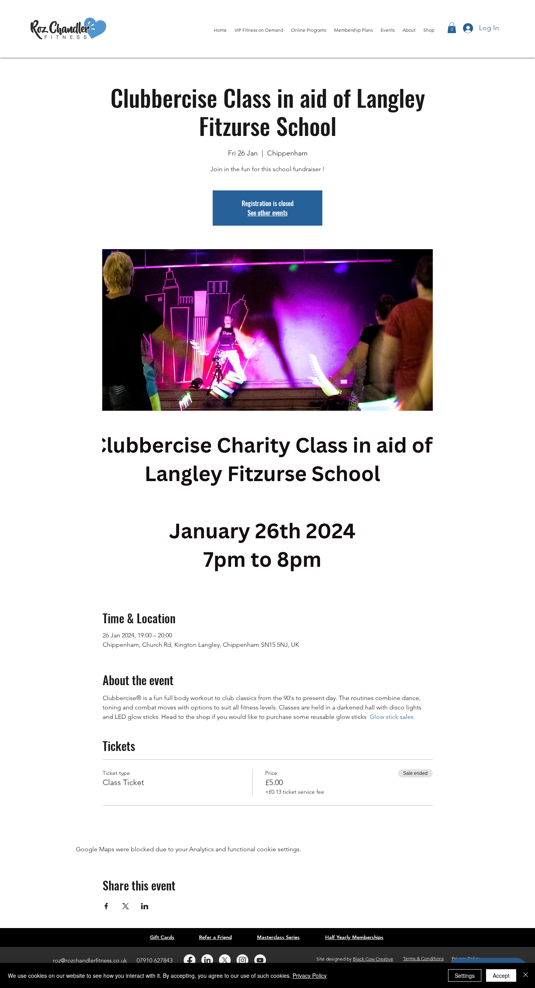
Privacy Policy (310, 975)
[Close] (525, 975)
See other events (267, 212)
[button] (451, 27)
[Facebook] (189, 960)
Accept (501, 975)
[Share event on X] (125, 906)
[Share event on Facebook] (106, 906)
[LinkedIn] (207, 960)
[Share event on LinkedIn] (144, 906)
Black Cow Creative (373, 959)
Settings (465, 975)
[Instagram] (242, 960)
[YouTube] (260, 960)
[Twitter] (225, 960)
